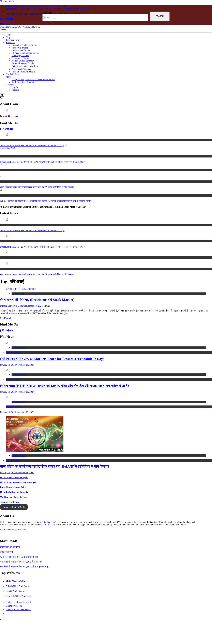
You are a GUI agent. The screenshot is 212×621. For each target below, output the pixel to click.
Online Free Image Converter (19, 602)
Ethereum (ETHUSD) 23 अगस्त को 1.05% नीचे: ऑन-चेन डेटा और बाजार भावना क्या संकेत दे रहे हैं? (42, 162)
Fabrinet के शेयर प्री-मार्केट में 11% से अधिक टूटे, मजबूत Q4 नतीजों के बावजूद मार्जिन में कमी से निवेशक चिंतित (45, 201)
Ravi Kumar (9, 116)
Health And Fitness (15, 591)
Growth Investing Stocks (23, 63)
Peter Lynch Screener (21, 69)
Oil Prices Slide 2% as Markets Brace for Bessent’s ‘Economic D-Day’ (32, 145)
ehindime (4, 306)
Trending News (13, 40)
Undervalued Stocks (21, 50)
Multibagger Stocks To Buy (13, 497)
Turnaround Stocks (20, 58)
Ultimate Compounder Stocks (25, 53)
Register (15, 90)
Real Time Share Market (23, 82)
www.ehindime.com (45, 522)
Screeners (10, 42)
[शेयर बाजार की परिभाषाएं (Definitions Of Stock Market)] (20, 288)
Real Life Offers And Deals (19, 596)
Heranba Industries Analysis (14, 492)
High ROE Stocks (20, 47)
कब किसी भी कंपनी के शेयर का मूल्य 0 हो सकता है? (21, 562)
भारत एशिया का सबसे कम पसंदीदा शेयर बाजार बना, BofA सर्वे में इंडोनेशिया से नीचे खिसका (37, 187)
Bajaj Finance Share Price (13, 487)
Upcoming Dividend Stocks (24, 45)
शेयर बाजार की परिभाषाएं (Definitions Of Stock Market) (37, 300)
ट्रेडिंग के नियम (6, 552)
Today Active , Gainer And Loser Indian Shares (33, 79)
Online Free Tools (14, 606)
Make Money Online (16, 581)
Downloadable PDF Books (18, 609)
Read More (5, 318)
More (8, 77)
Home (8, 34)
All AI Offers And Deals (17, 586)
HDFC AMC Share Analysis (14, 477)
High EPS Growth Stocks (23, 71)
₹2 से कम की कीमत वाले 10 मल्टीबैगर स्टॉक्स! (19, 557)
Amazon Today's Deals (14, 507)
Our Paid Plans (12, 74)
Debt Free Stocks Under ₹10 (25, 66)
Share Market (18, 293)
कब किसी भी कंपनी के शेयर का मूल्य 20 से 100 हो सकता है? (24, 566)
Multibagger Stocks (20, 55)
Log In (15, 87)
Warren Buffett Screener (23, 60)
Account (10, 84)
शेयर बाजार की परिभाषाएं (10, 547)
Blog (8, 37)
